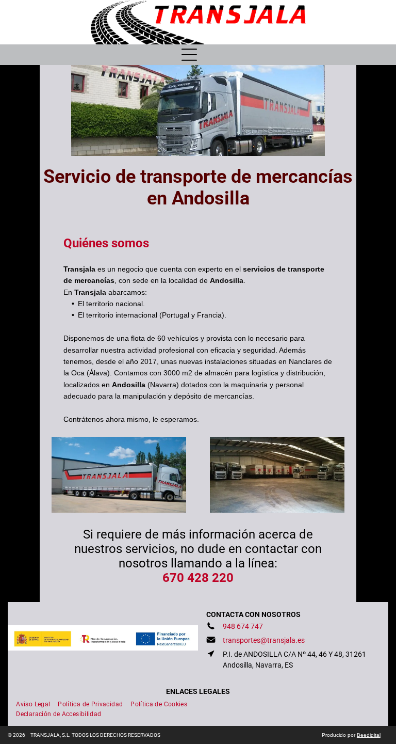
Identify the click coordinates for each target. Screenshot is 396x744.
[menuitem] (37, 703)
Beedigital (369, 735)
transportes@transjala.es (264, 640)
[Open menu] (189, 54)
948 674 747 (243, 626)
